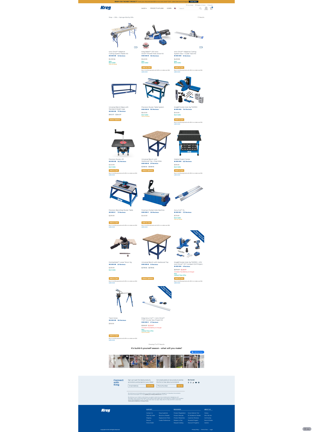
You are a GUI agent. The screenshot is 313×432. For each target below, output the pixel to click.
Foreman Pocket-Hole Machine (153, 210)
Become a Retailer (164, 415)
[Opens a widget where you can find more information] (306, 429)
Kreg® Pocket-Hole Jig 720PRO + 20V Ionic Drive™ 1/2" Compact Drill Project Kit (188, 263)
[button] (206, 8)
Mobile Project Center (182, 159)
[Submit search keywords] (200, 8)
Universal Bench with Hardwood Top (155, 262)
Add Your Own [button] (198, 352)
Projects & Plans (157, 8)
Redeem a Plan (178, 420)
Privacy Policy (144, 401)
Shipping (148, 418)
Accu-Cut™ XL (179, 210)
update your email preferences (152, 394)
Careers (206, 423)
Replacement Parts (164, 418)
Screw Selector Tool (193, 413)
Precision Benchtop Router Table (121, 210)
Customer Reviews (193, 418)
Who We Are (208, 415)
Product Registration (180, 413)
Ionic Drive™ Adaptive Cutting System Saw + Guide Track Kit (185, 53)
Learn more (145, 71)
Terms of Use (204, 429)
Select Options (115, 119)
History (206, 413)
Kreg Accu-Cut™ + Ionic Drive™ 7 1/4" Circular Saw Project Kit (153, 319)
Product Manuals (178, 415)
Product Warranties (179, 418)
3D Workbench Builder (194, 415)
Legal (211, 429)
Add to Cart (146, 67)
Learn (169, 8)
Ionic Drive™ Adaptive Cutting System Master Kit (118, 53)
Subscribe (150, 386)
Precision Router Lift (116, 159)
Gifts (115, 17)
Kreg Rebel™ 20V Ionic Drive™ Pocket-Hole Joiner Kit (153, 53)
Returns (148, 420)
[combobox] (188, 8)
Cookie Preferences (164, 420)
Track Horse (113, 318)
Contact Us (149, 413)
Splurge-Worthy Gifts (126, 17)
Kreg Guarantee (163, 413)
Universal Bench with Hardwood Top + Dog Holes (152, 160)
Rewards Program (193, 420)
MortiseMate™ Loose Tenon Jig (120, 262)
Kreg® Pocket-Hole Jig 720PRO (185, 107)
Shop (143, 8)
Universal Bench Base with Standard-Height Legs (118, 108)
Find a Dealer (150, 423)
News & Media (208, 420)
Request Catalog (178, 423)
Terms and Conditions (134, 401)
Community (207, 418)
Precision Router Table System (153, 107)
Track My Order (150, 415)
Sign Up (180, 386)
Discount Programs (193, 423)
